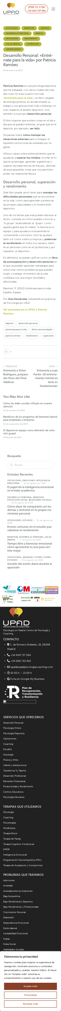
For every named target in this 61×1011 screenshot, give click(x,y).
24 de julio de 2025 (12, 437)
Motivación (12, 38)
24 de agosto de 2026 (22, 502)
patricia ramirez (13, 335)
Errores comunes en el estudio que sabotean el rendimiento (29, 528)
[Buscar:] (30, 464)
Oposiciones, (15, 480)
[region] (30, 981)
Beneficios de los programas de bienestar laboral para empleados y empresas (30, 418)
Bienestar (29, 28)
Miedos (39, 33)
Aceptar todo (30, 986)
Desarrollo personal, (20, 497)
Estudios (28, 520)
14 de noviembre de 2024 (15, 424)
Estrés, (47, 557)
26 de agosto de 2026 (35, 483)
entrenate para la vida (16, 329)
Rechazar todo (30, 1004)
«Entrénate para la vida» (18, 97)
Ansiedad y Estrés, (33, 557)
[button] (53, 9)
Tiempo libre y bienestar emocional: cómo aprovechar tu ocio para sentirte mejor (29, 547)
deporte (9, 323)
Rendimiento (31, 38)
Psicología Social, (18, 499)
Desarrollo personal (17, 33)
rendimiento (32, 335)
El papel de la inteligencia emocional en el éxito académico (30, 488)
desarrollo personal (27, 323)
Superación (33, 44)
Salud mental (13, 44)
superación (48, 335)
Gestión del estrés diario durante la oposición (29, 565)
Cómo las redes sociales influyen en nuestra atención (27, 405)
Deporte (45, 28)
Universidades (13, 49)
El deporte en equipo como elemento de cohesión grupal (29, 432)
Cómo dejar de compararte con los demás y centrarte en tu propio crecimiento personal (29, 510)
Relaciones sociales (40, 499)
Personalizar (30, 995)
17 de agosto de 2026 (30, 539)
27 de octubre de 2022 (14, 410)
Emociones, (29, 480)
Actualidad (12, 28)
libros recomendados (42, 329)
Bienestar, (38, 497)
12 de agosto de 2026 (32, 560)
